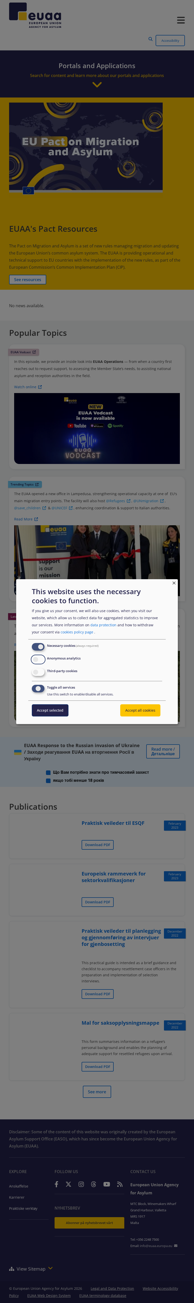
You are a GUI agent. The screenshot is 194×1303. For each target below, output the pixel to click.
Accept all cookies (140, 710)
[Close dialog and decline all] (174, 582)
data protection (103, 625)
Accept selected (50, 710)
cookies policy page (77, 632)
